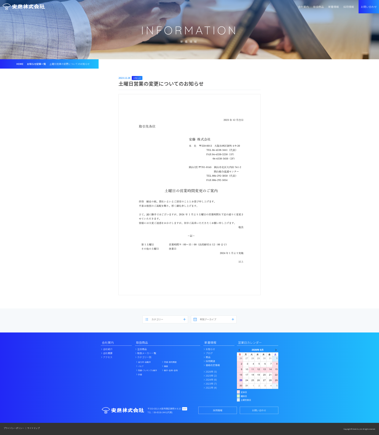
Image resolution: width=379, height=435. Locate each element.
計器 (140, 374)
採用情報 (217, 410)
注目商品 (142, 349)
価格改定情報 (213, 365)
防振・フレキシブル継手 (147, 370)
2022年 (211, 387)
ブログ (209, 353)
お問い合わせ (369, 7)
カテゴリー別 (144, 357)
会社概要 (108, 353)
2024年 (211, 379)
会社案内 (108, 342)
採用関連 (210, 361)
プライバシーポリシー (14, 428)
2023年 (211, 383)
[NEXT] (275, 350)
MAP (185, 408)
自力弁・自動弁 (144, 362)
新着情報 (210, 342)
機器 (166, 366)
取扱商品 (142, 342)
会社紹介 (108, 349)
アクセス (107, 357)
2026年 (211, 371)
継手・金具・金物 (171, 370)
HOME (19, 64)
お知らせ (210, 349)
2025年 (211, 375)
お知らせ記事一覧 (36, 64)
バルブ (140, 366)
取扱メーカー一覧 (146, 353)
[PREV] (240, 350)
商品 (208, 357)
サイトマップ (33, 428)
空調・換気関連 (170, 362)
